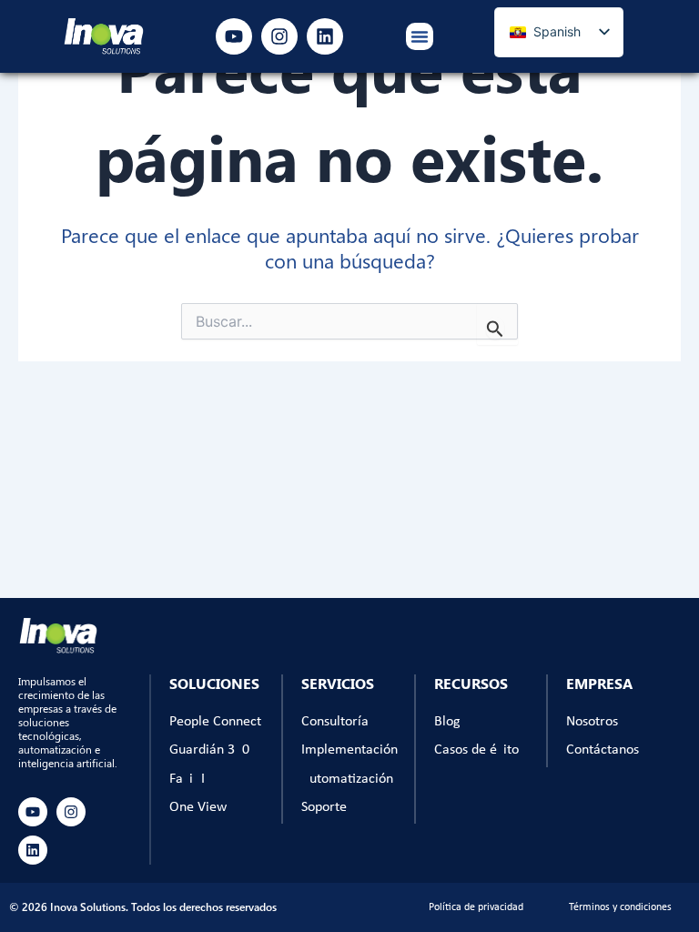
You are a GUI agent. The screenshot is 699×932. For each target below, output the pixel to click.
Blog (447, 721)
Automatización (347, 779)
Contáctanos (602, 750)
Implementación (349, 750)
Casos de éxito (476, 750)
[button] (419, 36)
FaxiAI (187, 779)
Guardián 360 (209, 750)
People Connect (215, 721)
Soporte (324, 807)
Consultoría (335, 721)
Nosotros (592, 721)
